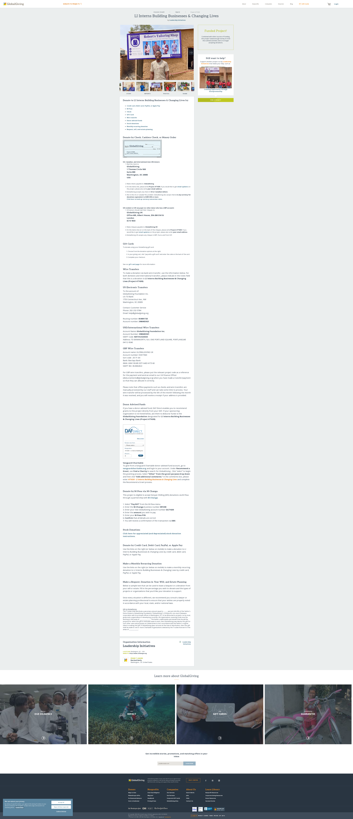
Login (336, 4)
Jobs (187, 795)
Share (185, 93)
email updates (182, 187)
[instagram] (212, 780)
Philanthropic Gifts (134, 795)
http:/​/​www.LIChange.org (138, 653)
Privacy (200, 815)
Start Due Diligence (153, 792)
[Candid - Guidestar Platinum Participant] (201, 809)
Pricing (216, 815)
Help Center (193, 780)
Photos (166, 93)
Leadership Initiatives (177, 20)
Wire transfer (132, 118)
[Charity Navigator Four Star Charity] (195, 809)
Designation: (128, 448)
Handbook (151, 798)
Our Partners (171, 795)
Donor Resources (210, 798)
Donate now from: (130, 443)
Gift (305, 4)
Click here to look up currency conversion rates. (144, 199)
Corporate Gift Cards (173, 798)
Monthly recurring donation (137, 126)
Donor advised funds (134, 121)
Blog (291, 4)
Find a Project (215, 100)
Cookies (206, 815)
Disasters (281, 4)
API (220, 815)
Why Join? (150, 795)
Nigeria (177, 12)
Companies (268, 4)
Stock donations (133, 123)
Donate (71, 4)
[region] (38, 807)
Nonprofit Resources (211, 792)
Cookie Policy (19, 807)
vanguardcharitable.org (134, 468)
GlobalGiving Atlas (172, 801)
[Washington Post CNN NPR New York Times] (152, 809)
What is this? (140, 438)
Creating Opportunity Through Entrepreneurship (215, 90)
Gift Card (130, 115)
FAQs (187, 798)
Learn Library (212, 789)
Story (128, 93)
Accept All (61, 802)
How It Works (190, 792)
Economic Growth (159, 12)
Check (129, 112)
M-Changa (153, 497)
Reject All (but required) (61, 807)
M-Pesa (129, 109)
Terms (211, 815)
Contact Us (189, 801)
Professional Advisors (135, 798)
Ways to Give (132, 792)
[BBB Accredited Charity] (209, 809)
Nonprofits (255, 4)
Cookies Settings (61, 811)
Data (223, 815)
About (244, 4)
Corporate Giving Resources (214, 795)
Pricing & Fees (152, 801)
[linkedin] (219, 780)
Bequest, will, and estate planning (140, 129)
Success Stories (210, 801)
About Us (191, 789)
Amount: (127, 453)
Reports (147, 93)
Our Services (170, 792)
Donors (131, 789)
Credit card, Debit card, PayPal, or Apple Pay (143, 106)
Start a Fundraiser (133, 801)
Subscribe (189, 763)
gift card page (134, 264)
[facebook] (205, 780)
